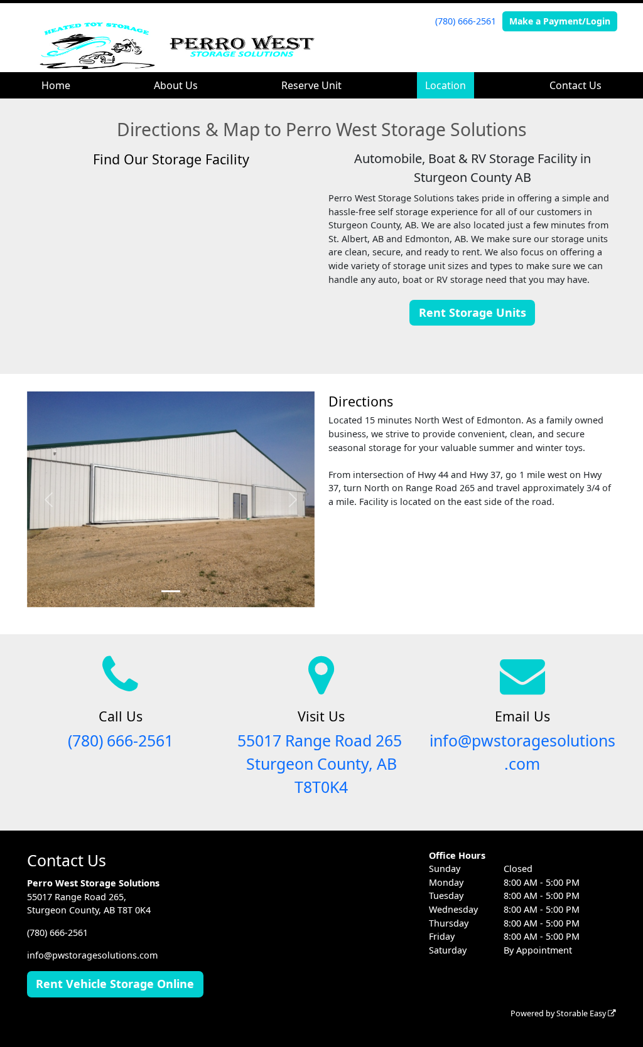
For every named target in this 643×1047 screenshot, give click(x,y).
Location (445, 85)
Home (55, 85)
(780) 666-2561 (465, 21)
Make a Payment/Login (559, 21)
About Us (176, 85)
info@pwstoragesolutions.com (92, 955)
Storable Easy (582, 1013)
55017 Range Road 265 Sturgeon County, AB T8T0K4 (321, 764)
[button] (48, 499)
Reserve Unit (311, 85)
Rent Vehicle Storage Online (115, 983)
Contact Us (575, 85)
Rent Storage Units (472, 312)
